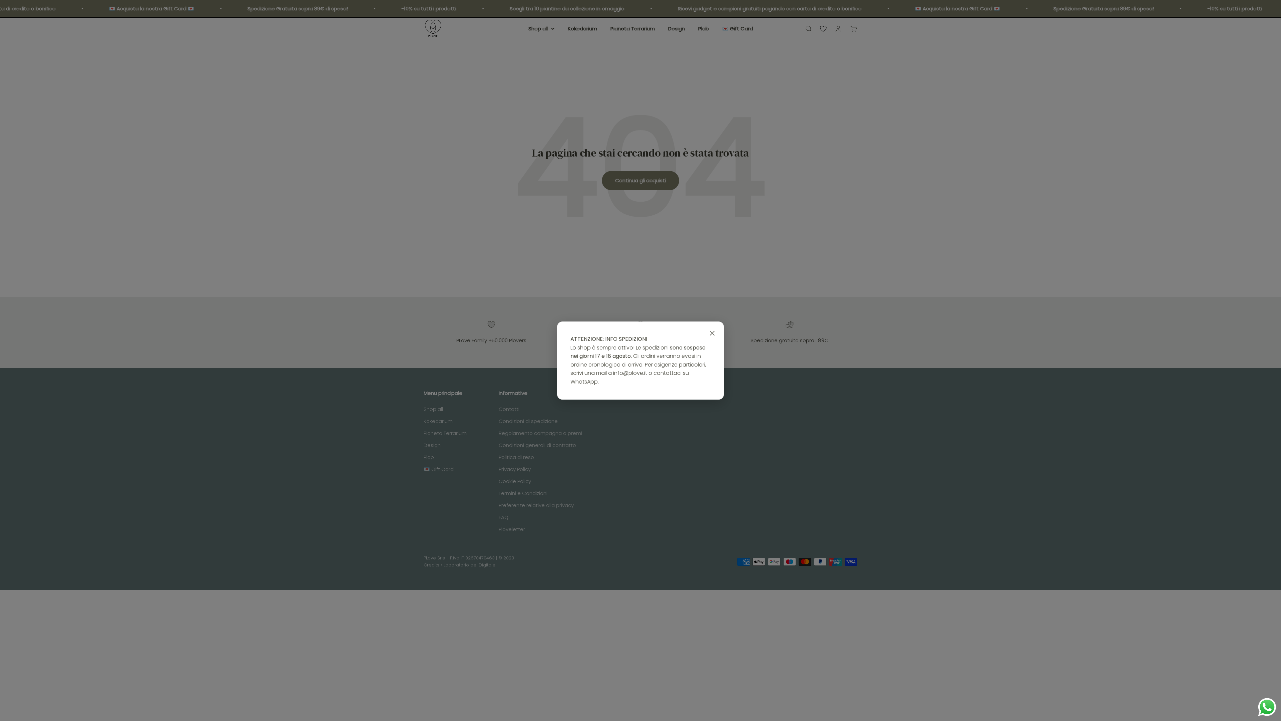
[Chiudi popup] (712, 333)
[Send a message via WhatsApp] (1267, 707)
